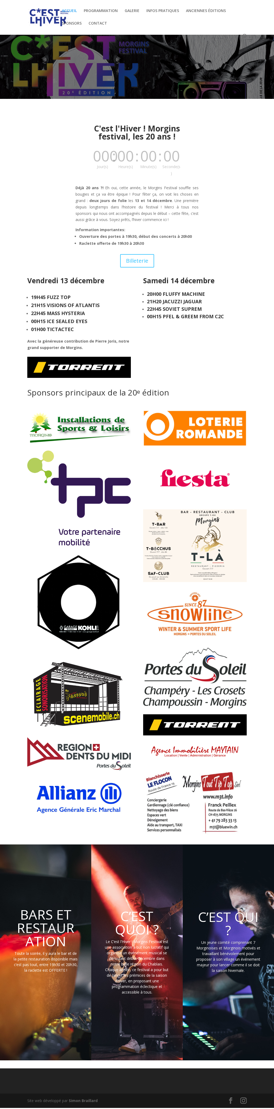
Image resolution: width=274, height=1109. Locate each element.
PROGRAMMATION (101, 11)
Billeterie (137, 260)
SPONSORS (72, 23)
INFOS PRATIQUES (162, 11)
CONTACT (98, 23)
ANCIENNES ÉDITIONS (206, 11)
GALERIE (132, 11)
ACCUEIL (69, 11)
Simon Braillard (83, 1100)
